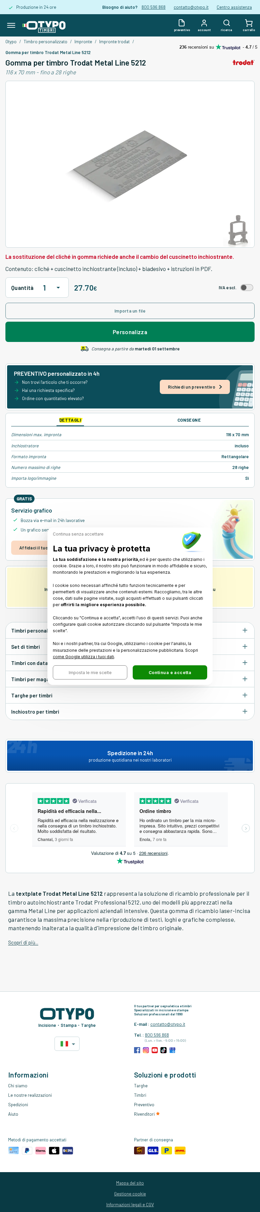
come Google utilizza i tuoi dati (83, 656)
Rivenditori (145, 1114)
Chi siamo (17, 1085)
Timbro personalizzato (45, 41)
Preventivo (144, 1104)
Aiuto (13, 1114)
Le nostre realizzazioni (30, 1095)
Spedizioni (18, 1104)
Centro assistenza (234, 7)
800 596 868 (154, 7)
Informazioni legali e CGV (130, 1204)
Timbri (140, 1095)
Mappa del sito (130, 1183)
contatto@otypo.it (191, 7)
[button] (90, 672)
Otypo (11, 41)
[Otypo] (44, 25)
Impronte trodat (114, 41)
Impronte (83, 41)
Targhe (141, 1085)
